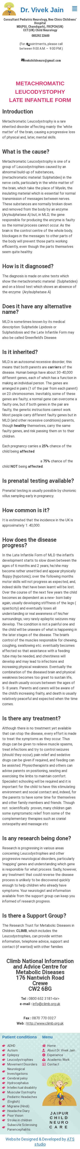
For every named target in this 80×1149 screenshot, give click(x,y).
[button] (74, 9)
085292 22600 (40, 35)
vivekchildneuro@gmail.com (42, 60)
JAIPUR (59, 1113)
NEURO (59, 1122)
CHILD (59, 1118)
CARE (59, 1127)
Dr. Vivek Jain (42, 10)
